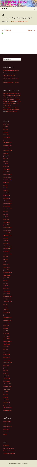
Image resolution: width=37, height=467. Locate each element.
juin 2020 (5, 280)
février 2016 (6, 378)
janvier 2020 (6, 293)
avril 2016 (5, 373)
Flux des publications (8, 448)
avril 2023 (5, 217)
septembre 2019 (7, 301)
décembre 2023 (7, 201)
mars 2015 (6, 399)
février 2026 (6, 137)
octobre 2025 (6, 148)
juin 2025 (5, 158)
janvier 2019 (6, 315)
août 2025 (5, 153)
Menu (3, 8)
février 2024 (6, 195)
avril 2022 (5, 240)
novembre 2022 (7, 230)
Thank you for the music (9, 73)
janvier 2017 (6, 357)
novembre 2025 (7, 145)
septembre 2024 (7, 179)
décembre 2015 (7, 384)
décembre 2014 (7, 407)
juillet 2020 (6, 278)
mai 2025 (5, 161)
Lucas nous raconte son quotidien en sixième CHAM (12, 103)
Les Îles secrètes (14, 97)
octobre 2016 (6, 360)
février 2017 (6, 354)
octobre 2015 (6, 389)
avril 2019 (5, 309)
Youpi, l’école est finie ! (9, 75)
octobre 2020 (6, 275)
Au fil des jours (7, 421)
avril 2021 (5, 262)
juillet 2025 (6, 156)
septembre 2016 (7, 362)
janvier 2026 (6, 140)
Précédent (6, 30)
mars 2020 (6, 288)
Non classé (6, 432)
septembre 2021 (7, 254)
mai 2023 (5, 214)
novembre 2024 (7, 177)
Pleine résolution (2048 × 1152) (20, 21)
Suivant (31, 30)
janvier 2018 (6, 339)
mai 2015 (5, 394)
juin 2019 (5, 304)
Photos (5, 434)
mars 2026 (6, 134)
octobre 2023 (6, 206)
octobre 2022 (6, 233)
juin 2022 (5, 238)
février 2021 (6, 267)
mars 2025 (6, 166)
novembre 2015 (7, 386)
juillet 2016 (6, 365)
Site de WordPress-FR (9, 453)
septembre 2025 (7, 150)
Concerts (5, 424)
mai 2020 (5, 283)
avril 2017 (5, 352)
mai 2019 (5, 307)
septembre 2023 (7, 209)
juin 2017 (5, 349)
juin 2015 (5, 392)
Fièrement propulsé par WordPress (18, 463)
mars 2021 (6, 264)
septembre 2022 (7, 235)
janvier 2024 (6, 198)
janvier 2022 (6, 243)
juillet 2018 (6, 325)
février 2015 (6, 402)
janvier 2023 (6, 225)
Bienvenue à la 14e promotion (11, 70)
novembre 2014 (7, 410)
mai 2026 (5, 129)
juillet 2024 (6, 182)
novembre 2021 (7, 248)
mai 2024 (5, 187)
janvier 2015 (6, 405)
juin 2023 (5, 211)
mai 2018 (5, 331)
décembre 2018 (7, 317)
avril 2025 (5, 164)
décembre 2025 (7, 142)
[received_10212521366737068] (18, 41)
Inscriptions (6, 429)
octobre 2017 (6, 344)
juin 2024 (5, 185)
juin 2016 (5, 368)
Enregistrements (7, 426)
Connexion (6, 445)
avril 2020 (5, 286)
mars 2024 (6, 193)
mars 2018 (6, 333)
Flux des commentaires (9, 451)
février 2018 (6, 336)
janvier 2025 (6, 172)
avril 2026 (5, 132)
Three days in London (11, 111)
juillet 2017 (6, 346)
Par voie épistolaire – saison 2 (11, 82)
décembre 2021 (7, 246)
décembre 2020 (7, 272)
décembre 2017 (7, 341)
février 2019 (6, 312)
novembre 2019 (7, 296)
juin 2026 (5, 126)
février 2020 (6, 291)
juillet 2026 (6, 124)
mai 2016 (5, 370)
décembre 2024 (7, 174)
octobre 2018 (6, 323)
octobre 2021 (6, 251)
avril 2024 (5, 190)
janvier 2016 (6, 381)
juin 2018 (5, 328)
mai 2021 (5, 259)
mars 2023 (6, 219)
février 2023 (6, 222)
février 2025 (6, 169)
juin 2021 (5, 256)
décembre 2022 (7, 227)
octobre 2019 (6, 299)
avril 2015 (5, 397)
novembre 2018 (7, 320)
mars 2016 (6, 376)
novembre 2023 (7, 203)
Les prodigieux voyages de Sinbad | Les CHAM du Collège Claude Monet (12, 95)
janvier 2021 (6, 270)
